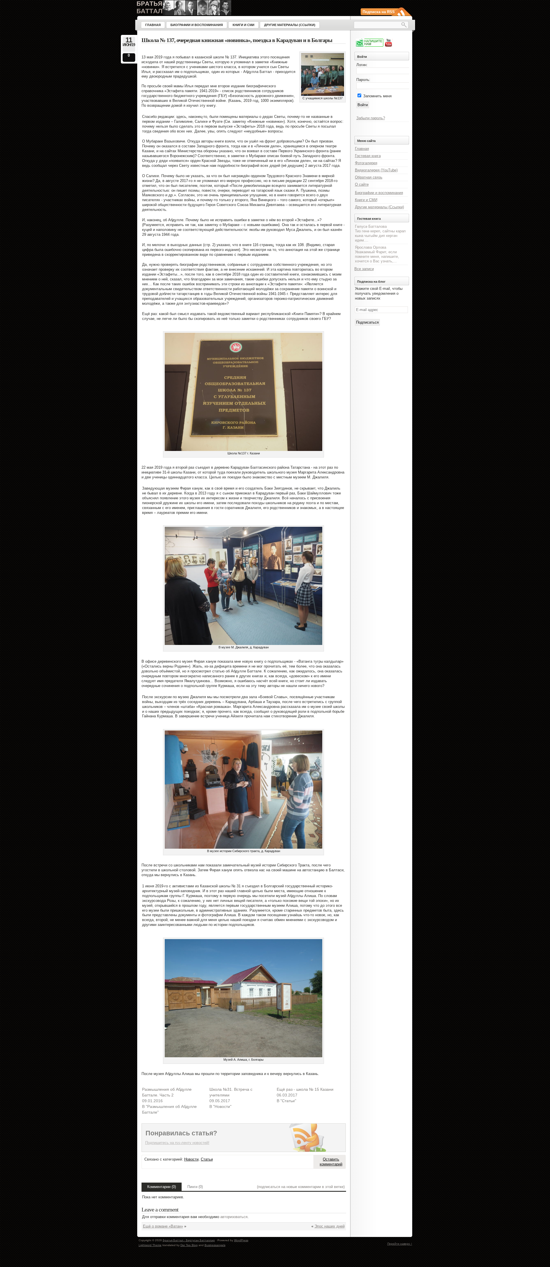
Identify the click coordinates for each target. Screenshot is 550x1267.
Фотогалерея (366, 163)
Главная (362, 149)
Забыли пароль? (370, 118)
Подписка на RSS (379, 12)
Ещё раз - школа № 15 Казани (305, 1089)
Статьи (207, 1159)
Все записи (364, 269)
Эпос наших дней (330, 1226)
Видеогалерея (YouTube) (376, 170)
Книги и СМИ (366, 200)
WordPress (241, 1240)
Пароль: (363, 80)
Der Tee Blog (189, 1245)
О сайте (362, 184)
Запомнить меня (377, 96)
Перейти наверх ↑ (399, 1243)
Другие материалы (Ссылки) (379, 207)
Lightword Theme (150, 1245)
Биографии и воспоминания (379, 193)
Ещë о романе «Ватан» (163, 1226)
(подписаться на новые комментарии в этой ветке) (301, 1187)
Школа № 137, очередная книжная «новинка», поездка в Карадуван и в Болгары (237, 40)
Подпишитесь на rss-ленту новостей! (177, 1143)
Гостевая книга (368, 156)
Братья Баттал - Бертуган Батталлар (189, 1240)
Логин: (362, 65)
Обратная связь (368, 177)
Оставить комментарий (331, 1161)
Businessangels (215, 1245)
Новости (191, 1159)
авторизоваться (233, 1217)
